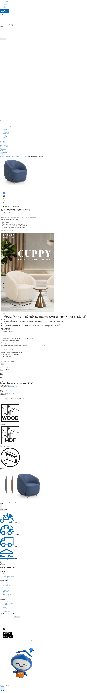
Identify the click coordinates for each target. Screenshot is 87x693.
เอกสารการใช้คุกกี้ (6, 595)
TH (3, 7)
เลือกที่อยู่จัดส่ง (12, 24)
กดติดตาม (7, 369)
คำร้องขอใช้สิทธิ (6, 597)
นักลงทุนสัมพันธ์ (6, 604)
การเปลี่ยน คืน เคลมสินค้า (8, 576)
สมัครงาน (5, 607)
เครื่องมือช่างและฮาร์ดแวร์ (5, 155)
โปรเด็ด (4, 137)
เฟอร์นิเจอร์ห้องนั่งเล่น (15, 156)
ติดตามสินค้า (5, 577)
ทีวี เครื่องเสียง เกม (4, 145)
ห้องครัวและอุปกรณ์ (4, 150)
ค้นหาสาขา (6, 4)
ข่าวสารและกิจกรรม (7, 606)
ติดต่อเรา (5, 610)
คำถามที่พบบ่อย (6, 575)
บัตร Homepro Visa (7, 584)
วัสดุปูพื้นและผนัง (3, 152)
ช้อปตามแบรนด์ (6, 130)
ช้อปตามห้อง (5, 129)
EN (5, 7)
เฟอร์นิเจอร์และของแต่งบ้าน (6, 144)
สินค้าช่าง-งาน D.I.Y (7, 133)
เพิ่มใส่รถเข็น (2, 510)
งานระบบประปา (3, 149)
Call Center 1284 (6, 611)
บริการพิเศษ (5, 139)
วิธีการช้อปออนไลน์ (7, 573)
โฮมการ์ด (6, 1)
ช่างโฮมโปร (5, 136)
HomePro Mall (6, 132)
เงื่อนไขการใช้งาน (6, 590)
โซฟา (22, 156)
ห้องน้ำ (1, 148)
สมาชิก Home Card (7, 582)
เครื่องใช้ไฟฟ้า (3, 141)
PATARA (1, 381)
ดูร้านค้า (2, 378)
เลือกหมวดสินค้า (7, 126)
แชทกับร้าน (2, 380)
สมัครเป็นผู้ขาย (7, 3)
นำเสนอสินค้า (6, 608)
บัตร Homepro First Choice (8, 585)
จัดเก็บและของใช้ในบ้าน (5, 146)
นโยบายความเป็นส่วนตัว (8, 593)
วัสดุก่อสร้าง (2, 153)
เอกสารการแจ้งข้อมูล (7, 594)
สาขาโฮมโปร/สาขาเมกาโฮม (9, 603)
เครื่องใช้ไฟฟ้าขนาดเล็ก (5, 142)
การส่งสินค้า (5, 591)
